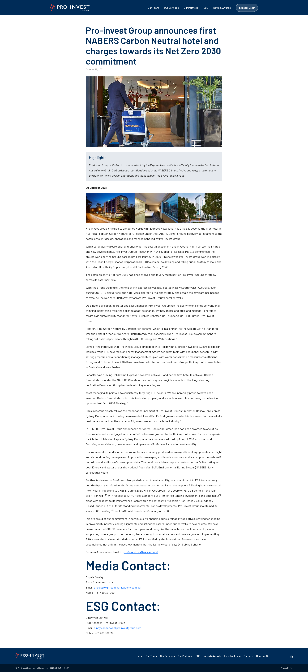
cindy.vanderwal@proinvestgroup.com (117, 628)
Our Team (153, 7)
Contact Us (262, 655)
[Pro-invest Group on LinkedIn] (291, 656)
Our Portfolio (191, 7)
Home (139, 655)
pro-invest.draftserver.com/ (140, 552)
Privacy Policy (287, 668)
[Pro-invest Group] (70, 7)
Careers (248, 655)
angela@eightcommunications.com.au (117, 587)
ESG (206, 7)
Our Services (171, 7)
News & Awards (222, 7)
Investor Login (247, 7)
